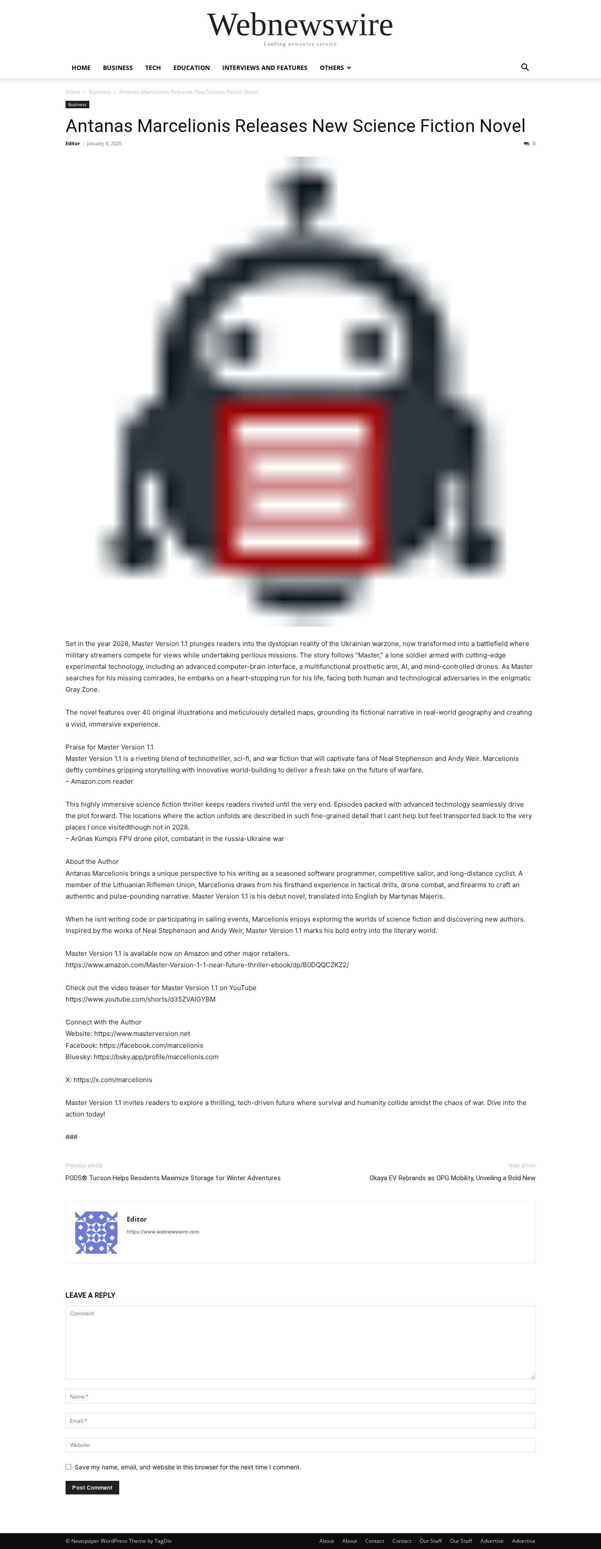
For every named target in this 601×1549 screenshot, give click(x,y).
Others (332, 67)
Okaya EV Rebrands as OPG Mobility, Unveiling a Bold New (452, 1178)
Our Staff (431, 1541)
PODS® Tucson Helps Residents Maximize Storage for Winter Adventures (173, 1178)
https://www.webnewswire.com (163, 1232)
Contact (374, 1541)
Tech (153, 67)
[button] (524, 68)
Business (118, 67)
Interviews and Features (265, 67)
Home (81, 67)
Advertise (492, 1541)
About (326, 1541)
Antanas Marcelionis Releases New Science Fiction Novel (296, 125)
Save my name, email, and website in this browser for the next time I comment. (188, 1467)
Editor (73, 143)
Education (191, 67)
